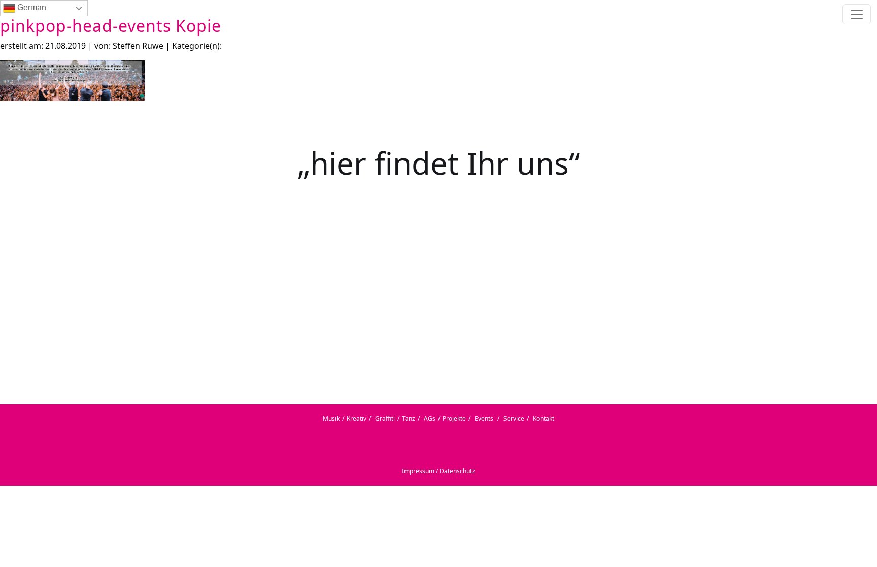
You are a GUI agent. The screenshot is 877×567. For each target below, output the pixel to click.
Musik (331, 418)
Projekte (454, 418)
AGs (429, 418)
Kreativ (356, 418)
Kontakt (543, 418)
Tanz (408, 418)
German (30, 7)
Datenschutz (457, 470)
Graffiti (385, 418)
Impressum (418, 470)
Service (513, 418)
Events (484, 418)
